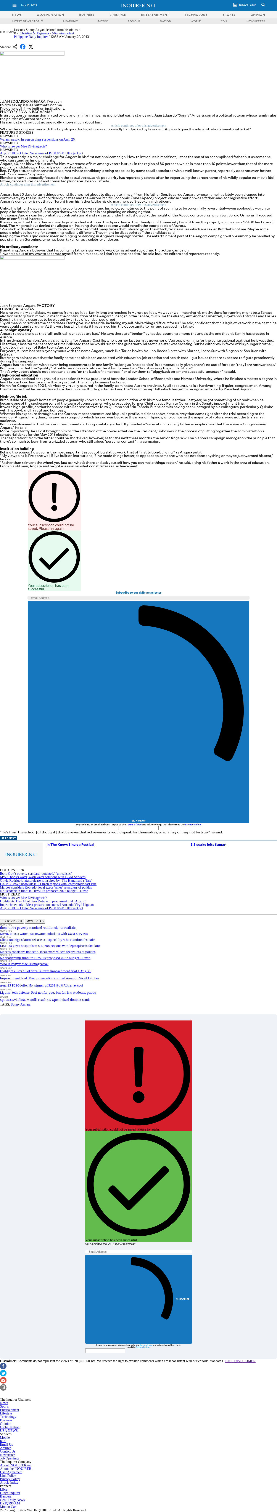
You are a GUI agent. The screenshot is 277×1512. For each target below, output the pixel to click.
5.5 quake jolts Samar (208, 844)
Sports (4, 1406)
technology (196, 15)
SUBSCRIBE (183, 1299)
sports (229, 15)
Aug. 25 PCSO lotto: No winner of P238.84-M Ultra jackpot (41, 153)
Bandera (5, 1496)
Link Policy (8, 1475)
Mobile (5, 1437)
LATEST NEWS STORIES (28, 21)
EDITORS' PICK (12, 921)
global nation (50, 15)
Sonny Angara (21, 1004)
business (86, 15)
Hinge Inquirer (10, 1493)
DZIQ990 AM (10, 1503)
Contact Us (7, 1451)
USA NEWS (9, 1430)
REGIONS (134, 21)
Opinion (5, 1424)
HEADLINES (71, 21)
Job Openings (9, 1458)
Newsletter (7, 1455)
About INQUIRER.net (15, 1465)
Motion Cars (8, 1507)
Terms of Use (134, 824)
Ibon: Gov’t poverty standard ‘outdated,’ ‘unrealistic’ (36, 873)
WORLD (196, 21)
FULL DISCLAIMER (240, 1361)
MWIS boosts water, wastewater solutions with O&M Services (42, 877)
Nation (7, 32)
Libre (3, 1489)
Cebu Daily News (12, 1500)
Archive (5, 1448)
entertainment (155, 15)
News (17, 15)
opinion (258, 15)
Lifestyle (6, 1413)
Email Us (6, 1444)
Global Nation (9, 1427)
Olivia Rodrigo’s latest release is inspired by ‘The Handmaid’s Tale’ (46, 880)
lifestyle (118, 15)
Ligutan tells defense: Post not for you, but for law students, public (48, 992)
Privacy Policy (193, 824)
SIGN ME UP (138, 820)
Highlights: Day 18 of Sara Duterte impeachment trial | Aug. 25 (43, 901)
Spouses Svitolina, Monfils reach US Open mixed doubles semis (45, 1000)
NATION (165, 21)
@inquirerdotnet (63, 33)
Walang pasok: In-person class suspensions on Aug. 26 (37, 139)
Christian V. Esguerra (34, 33)
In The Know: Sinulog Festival (70, 844)
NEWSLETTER (255, 21)
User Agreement (11, 1472)
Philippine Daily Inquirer (31, 36)
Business (6, 1420)
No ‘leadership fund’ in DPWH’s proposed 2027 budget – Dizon (44, 891)
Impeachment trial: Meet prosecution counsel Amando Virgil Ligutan (47, 905)
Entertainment (9, 1410)
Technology (8, 1417)
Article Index (9, 1482)
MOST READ (35, 921)
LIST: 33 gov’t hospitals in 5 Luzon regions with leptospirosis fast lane (48, 884)
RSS (3, 1441)
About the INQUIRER (15, 1468)
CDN (224, 21)
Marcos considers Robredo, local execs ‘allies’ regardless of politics (46, 887)
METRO (103, 21)
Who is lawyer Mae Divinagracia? (23, 146)
